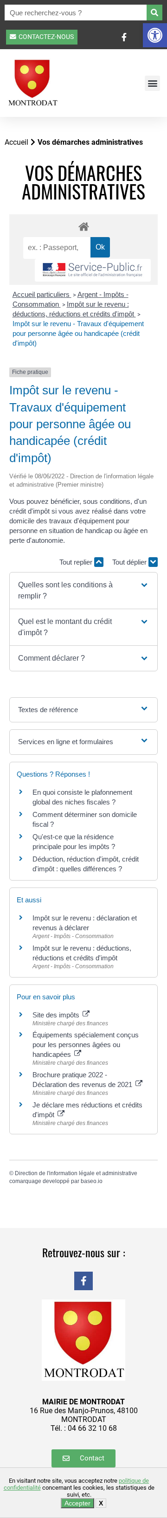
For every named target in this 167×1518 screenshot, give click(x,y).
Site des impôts (56, 1015)
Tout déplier (130, 562)
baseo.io (92, 1181)
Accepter (77, 1503)
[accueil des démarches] (83, 226)
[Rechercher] (154, 12)
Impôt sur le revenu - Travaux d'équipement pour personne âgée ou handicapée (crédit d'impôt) (78, 333)
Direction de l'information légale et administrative (76, 1173)
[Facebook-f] (83, 1281)
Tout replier (76, 562)
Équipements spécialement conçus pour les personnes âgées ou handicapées (85, 1044)
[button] (155, 35)
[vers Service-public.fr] (93, 270)
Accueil (16, 142)
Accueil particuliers (42, 294)
